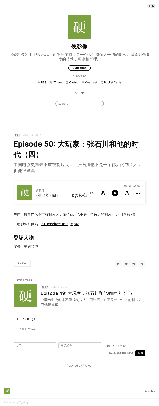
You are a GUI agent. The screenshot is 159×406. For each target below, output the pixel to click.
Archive (150, 391)
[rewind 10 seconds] (103, 193)
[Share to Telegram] (141, 263)
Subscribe (79, 67)
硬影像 (79, 46)
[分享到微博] (126, 263)
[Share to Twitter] (118, 263)
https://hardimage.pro (60, 224)
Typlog (23, 402)
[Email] (76, 92)
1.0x (92, 193)
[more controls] (138, 193)
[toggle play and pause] (115, 193)
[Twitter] (82, 92)
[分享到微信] (133, 263)
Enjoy (22, 263)
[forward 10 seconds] (127, 193)
